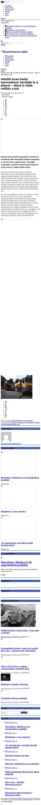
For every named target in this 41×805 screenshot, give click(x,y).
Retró (7, 15)
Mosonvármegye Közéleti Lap (13, 93)
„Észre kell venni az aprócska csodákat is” (20, 34)
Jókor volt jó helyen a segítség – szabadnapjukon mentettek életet (15, 667)
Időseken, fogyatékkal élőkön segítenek (19, 32)
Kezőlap (3, 69)
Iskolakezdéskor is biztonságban (17, 420)
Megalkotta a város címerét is (16, 30)
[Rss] (4, 18)
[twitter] (6, 104)
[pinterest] (6, 113)
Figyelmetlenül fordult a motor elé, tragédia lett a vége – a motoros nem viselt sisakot (19, 649)
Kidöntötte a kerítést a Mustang (14, 684)
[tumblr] (5, 110)
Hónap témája (9, 9)
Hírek (3, 71)
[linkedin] (6, 106)
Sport (7, 13)
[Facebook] (1, 18)
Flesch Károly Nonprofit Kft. (23, 799)
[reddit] (6, 108)
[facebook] (5, 102)
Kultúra (7, 11)
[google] (6, 111)
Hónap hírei (9, 7)
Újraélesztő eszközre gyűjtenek (14, 698)
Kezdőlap (8, 5)
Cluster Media (7, 801)
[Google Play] (2, 18)
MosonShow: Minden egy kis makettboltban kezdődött (16, 563)
